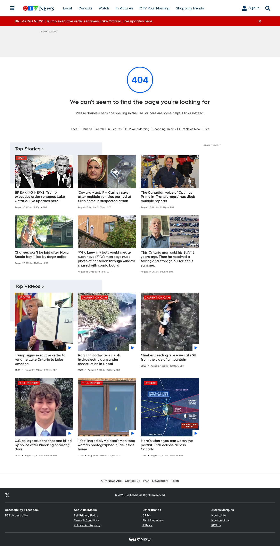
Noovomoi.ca (220, 520)
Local (67, 8)
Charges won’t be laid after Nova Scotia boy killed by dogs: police (42, 255)
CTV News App (111, 480)
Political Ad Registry (87, 525)
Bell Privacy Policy (86, 515)
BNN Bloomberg (153, 520)
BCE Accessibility (16, 515)
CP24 (146, 515)
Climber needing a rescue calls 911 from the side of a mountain (168, 357)
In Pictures (124, 8)
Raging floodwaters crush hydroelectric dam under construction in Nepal (99, 359)
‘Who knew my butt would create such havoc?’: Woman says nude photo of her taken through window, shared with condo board (107, 259)
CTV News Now (189, 129)
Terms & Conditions (87, 520)
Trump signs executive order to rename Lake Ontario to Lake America (40, 359)
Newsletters (160, 480)
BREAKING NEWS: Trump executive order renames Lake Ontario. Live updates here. (40, 197)
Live (206, 129)
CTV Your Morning (154, 8)
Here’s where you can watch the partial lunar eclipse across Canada (167, 445)
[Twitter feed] (7, 495)
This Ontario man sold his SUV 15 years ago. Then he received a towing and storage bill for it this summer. (167, 259)
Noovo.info (218, 515)
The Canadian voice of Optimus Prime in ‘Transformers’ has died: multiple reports (168, 197)
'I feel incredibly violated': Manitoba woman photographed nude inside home (106, 445)
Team (175, 480)
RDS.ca (216, 525)
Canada (85, 8)
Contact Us (132, 480)
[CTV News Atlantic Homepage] (38, 8)
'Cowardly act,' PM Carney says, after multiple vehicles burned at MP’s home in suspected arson (104, 197)
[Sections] (12, 8)
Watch (104, 8)
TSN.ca (147, 525)
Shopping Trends (190, 8)
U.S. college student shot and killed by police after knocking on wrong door (43, 445)
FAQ (146, 480)
